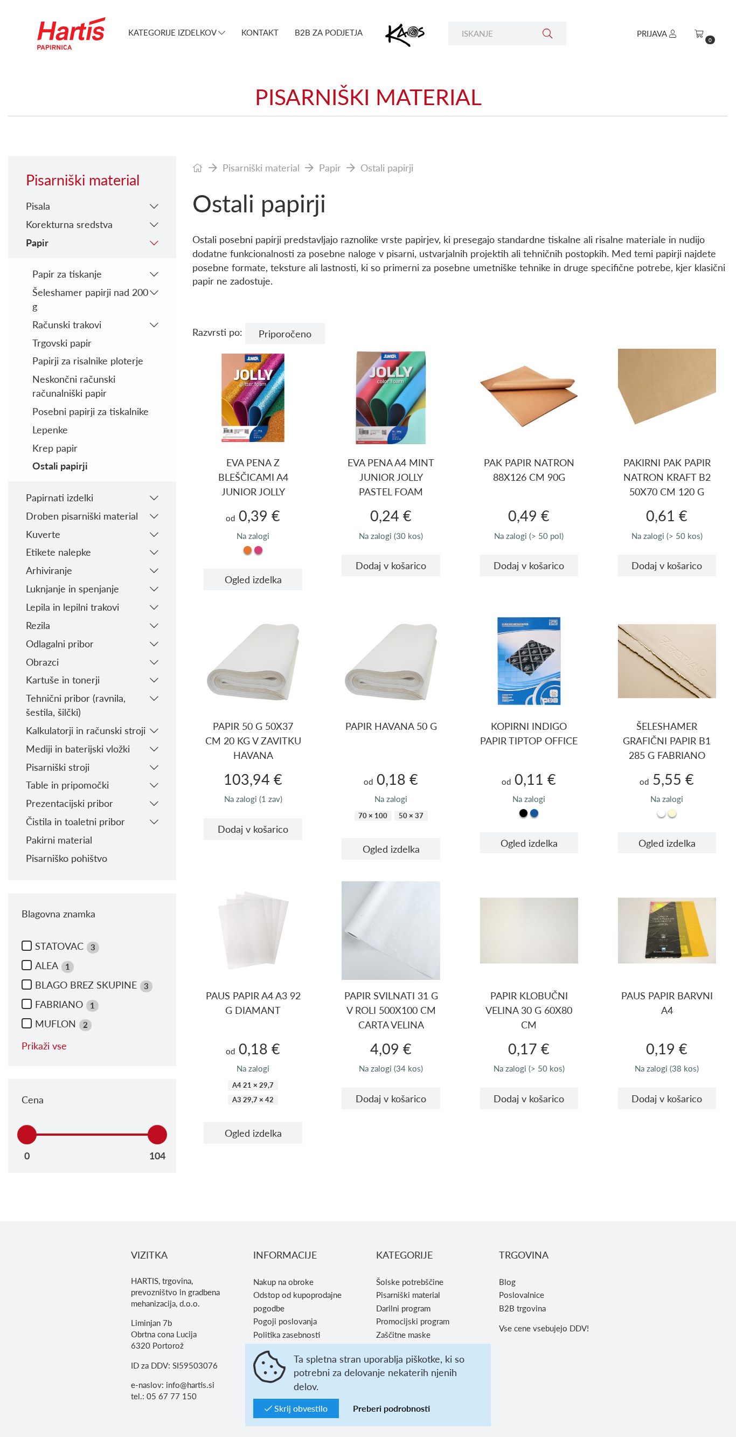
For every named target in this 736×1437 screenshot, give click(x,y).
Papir (330, 167)
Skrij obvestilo (300, 1408)
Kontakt (260, 32)
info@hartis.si (190, 1384)
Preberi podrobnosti (391, 1408)
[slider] (27, 1134)
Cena (33, 1099)
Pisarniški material (261, 167)
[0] (699, 33)
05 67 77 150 (172, 1396)
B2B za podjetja (329, 32)
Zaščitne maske (403, 1334)
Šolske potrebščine (409, 1281)
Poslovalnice (521, 1294)
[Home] (197, 167)
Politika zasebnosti (286, 1334)
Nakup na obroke (283, 1281)
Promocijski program (412, 1321)
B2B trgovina (522, 1308)
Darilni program (403, 1308)
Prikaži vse (44, 1045)
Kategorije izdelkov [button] (173, 32)
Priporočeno (285, 333)
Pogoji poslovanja (285, 1321)
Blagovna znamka (58, 913)
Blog (507, 1281)
